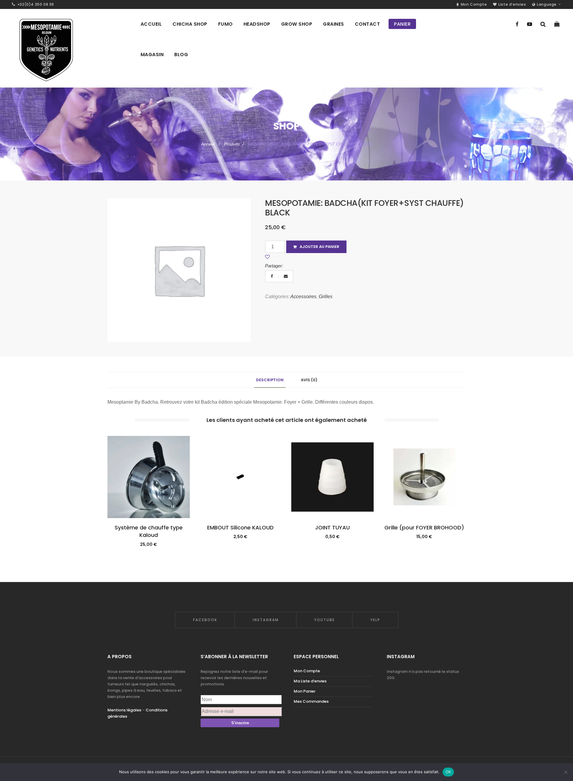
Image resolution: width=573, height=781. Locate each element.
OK (448, 771)
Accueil (208, 144)
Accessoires (303, 296)
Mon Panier (304, 691)
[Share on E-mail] (286, 276)
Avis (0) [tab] (309, 380)
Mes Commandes (311, 701)
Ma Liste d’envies (310, 681)
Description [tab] (270, 380)
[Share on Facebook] (272, 276)
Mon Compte (307, 671)
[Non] (566, 772)
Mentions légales (124, 710)
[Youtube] (529, 24)
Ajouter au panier (319, 246)
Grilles (325, 296)
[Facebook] (517, 24)
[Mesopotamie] (45, 48)
